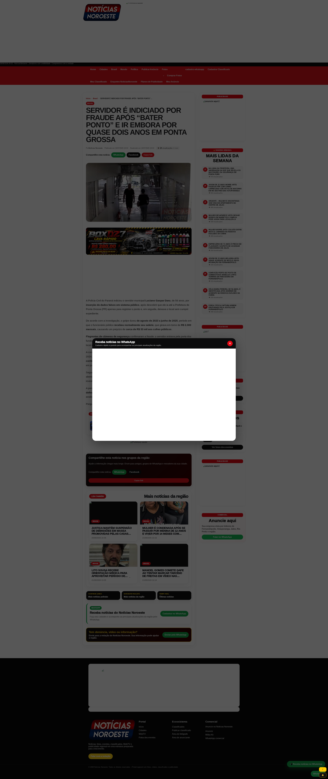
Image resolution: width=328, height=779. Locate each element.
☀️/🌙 (322, 769)
